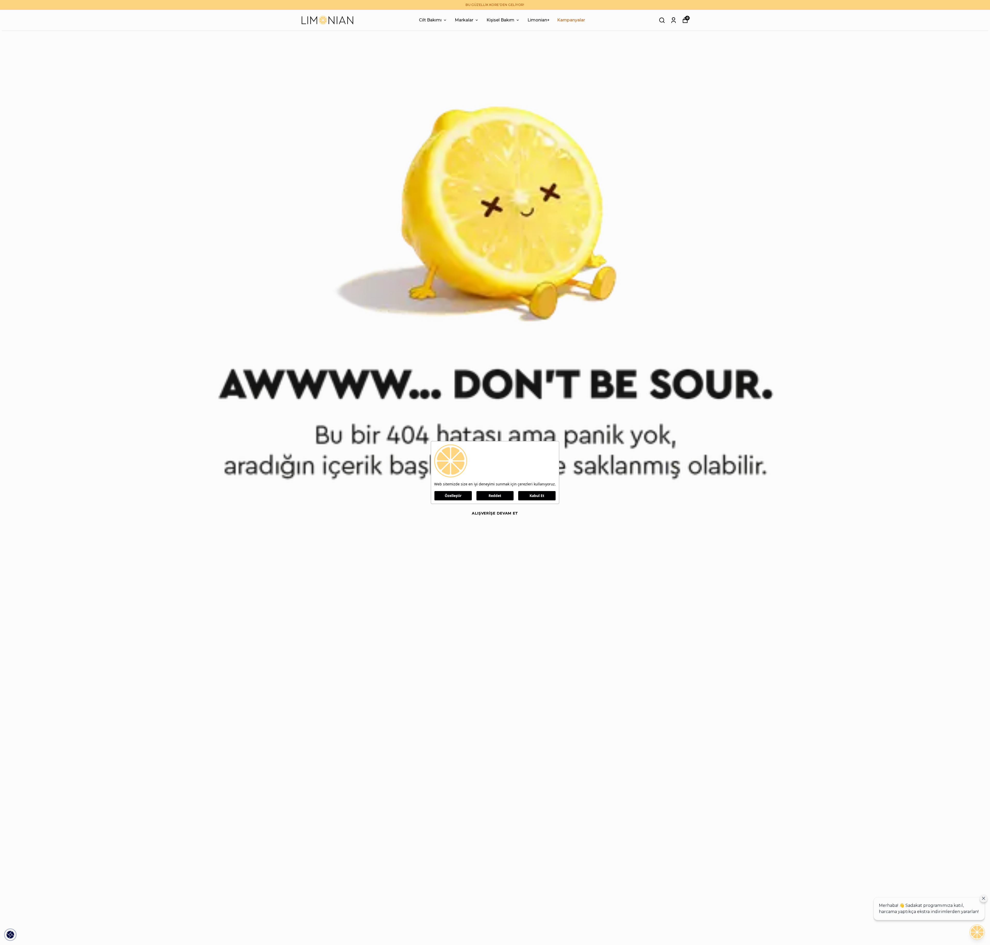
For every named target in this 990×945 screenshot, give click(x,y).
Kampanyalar (571, 20)
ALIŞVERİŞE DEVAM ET (495, 513)
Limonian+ (538, 20)
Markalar (464, 20)
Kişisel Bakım (500, 20)
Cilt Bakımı (430, 20)
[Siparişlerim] (673, 20)
